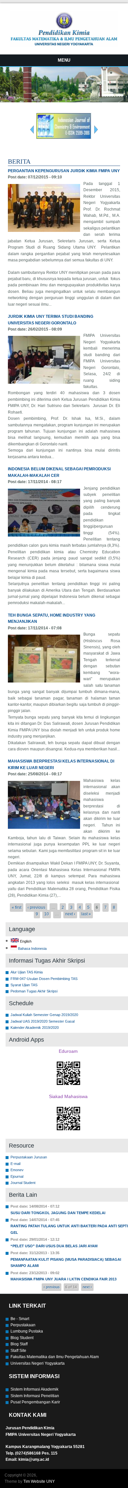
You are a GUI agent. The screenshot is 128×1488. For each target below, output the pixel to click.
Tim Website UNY (39, 1481)
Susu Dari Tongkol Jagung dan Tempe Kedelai (58, 1213)
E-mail (15, 1164)
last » (86, 914)
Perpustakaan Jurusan (29, 1157)
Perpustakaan (23, 1325)
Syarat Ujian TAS (24, 985)
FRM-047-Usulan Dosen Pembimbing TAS (44, 979)
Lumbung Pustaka (27, 1331)
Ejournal (17, 1176)
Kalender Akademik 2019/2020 (35, 1027)
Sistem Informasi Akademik (34, 1389)
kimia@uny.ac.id (33, 1459)
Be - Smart (20, 1318)
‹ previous (36, 907)
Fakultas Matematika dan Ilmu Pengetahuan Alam (55, 1357)
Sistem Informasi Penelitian (35, 1396)
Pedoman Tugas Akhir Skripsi (34, 991)
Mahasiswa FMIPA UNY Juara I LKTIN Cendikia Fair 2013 (64, 1279)
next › (70, 914)
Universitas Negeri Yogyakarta (38, 1363)
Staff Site (18, 1350)
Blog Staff (19, 1344)
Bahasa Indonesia (32, 948)
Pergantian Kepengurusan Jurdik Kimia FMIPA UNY (64, 171)
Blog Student (22, 1337)
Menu (64, 60)
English (25, 941)
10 (46, 914)
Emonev (17, 1170)
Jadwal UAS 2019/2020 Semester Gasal (43, 1021)
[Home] (64, 45)
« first (16, 907)
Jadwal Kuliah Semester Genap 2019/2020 (44, 1015)
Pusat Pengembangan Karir (35, 1402)
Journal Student (23, 1183)
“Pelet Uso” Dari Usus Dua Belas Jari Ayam (54, 1246)
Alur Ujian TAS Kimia (27, 972)
